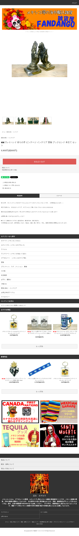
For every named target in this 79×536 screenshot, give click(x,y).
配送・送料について (25, 521)
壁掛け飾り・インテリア (12, 132)
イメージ (59, 195)
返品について (5, 167)
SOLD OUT (39, 161)
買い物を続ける (6, 188)
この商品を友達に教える (9, 182)
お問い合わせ (4, 516)
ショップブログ (69, 521)
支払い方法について (14, 521)
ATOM (41, 523)
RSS (38, 523)
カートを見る (44, 512)
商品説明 (20, 195)
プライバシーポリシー (59, 521)
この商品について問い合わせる (11, 185)
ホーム (3, 132)
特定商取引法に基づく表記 (9, 170)
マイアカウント (5, 512)
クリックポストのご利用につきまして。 (14, 305)
